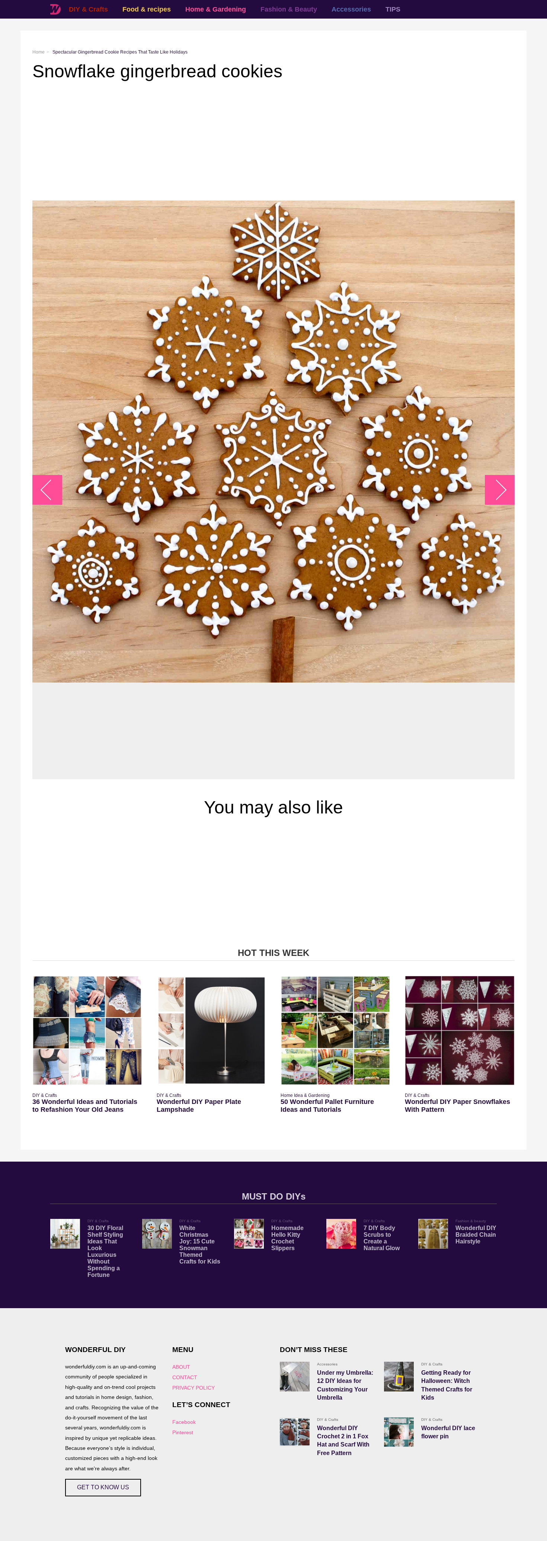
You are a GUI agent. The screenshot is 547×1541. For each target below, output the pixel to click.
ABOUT (181, 1367)
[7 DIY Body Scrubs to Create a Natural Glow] (341, 1234)
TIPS (393, 9)
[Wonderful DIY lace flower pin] (399, 1432)
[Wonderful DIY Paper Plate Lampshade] (211, 1030)
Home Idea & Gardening (305, 1095)
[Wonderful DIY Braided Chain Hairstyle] (433, 1234)
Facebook (184, 1422)
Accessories (351, 9)
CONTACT (184, 1377)
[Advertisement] (255, 141)
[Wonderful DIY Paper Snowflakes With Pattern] (460, 1030)
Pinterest (182, 1432)
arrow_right (496, 490)
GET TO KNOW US (103, 1487)
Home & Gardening (215, 9)
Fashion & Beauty (288, 9)
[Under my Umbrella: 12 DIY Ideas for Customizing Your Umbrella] (295, 1376)
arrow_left (51, 490)
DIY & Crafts (88, 9)
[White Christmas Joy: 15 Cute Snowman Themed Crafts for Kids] (157, 1234)
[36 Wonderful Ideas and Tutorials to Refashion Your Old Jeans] (87, 1030)
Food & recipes (146, 9)
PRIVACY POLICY (193, 1388)
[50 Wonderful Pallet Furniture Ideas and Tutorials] (335, 1030)
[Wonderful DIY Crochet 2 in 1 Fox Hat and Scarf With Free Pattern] (295, 1432)
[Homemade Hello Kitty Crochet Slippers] (249, 1234)
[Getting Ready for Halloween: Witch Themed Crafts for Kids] (399, 1376)
